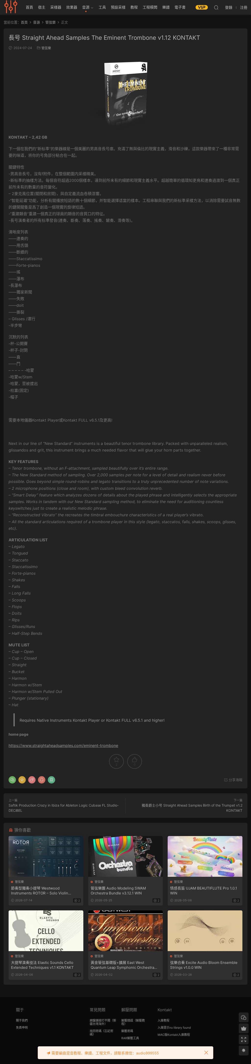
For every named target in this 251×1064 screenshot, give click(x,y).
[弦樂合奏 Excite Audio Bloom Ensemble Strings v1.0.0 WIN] (205, 930)
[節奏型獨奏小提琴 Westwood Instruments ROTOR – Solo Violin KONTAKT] (46, 856)
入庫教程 (163, 1020)
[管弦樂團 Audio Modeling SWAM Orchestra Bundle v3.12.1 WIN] (125, 856)
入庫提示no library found (174, 1027)
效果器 (71, 7)
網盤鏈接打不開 (100, 1020)
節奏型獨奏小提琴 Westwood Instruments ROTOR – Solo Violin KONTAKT (39, 891)
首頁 (29, 7)
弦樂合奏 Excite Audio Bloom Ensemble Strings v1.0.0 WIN (204, 965)
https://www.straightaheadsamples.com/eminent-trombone (63, 745)
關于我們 (22, 1020)
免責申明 (22, 1027)
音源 (85, 7)
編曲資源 (11, 7)
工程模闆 (150, 7)
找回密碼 (95, 1031)
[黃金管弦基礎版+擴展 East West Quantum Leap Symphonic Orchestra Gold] (125, 930)
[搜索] (216, 7)
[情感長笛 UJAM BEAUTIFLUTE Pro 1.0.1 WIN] (205, 856)
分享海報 (235, 780)
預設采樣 (118, 7)
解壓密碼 (127, 1031)
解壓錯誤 (127, 1020)
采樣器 (55, 7)
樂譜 (166, 7)
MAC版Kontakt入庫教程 (174, 1035)
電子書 (180, 7)
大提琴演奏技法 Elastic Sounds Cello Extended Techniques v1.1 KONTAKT (42, 965)
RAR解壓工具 (130, 1038)
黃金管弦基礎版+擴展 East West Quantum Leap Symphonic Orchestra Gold (122, 965)
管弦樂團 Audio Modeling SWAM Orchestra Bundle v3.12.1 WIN (118, 890)
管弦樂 (46, 48)
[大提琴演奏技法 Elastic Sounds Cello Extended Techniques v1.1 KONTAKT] (46, 930)
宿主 (41, 7)
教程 (134, 7)
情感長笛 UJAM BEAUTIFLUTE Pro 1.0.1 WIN (203, 890)
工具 (102, 7)
